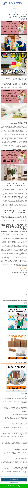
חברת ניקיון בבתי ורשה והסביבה (21, 449)
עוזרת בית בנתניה (23, 405)
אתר (26, 294)
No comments (7, 12)
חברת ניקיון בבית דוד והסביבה (21, 432)
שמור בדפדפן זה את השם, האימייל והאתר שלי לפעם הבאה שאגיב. (15, 300)
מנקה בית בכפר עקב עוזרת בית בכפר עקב (19, 423)
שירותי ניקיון (12, 479)
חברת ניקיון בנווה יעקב (23, 268)
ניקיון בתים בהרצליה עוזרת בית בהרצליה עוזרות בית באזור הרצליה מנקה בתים (15, 396)
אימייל (25, 290)
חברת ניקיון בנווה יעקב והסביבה (17, 12)
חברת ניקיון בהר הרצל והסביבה (21, 441)
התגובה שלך (24, 274)
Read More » (24, 402)
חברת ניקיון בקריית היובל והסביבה (20, 458)
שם (26, 285)
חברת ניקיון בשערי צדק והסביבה (21, 467)
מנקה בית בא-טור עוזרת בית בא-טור (20, 414)
